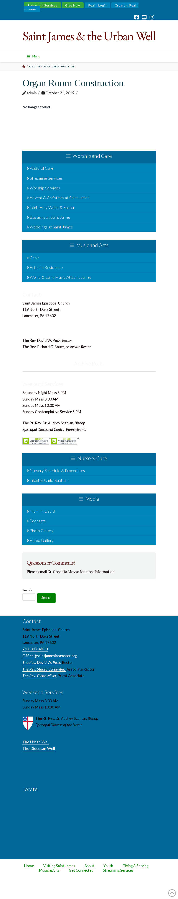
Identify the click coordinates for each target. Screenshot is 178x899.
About (89, 866)
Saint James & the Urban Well (89, 35)
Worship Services (45, 188)
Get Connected (81, 870)
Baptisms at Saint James (50, 217)
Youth (108, 866)
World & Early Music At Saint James (60, 277)
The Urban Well (35, 741)
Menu (36, 56)
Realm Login (97, 5)
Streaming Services (43, 5)
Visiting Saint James (59, 866)
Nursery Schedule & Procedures (57, 470)
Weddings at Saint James (51, 227)
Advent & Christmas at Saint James (59, 197)
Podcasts (38, 520)
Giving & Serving (135, 866)
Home (29, 866)
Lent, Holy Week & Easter (52, 207)
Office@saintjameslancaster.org (49, 329)
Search (27, 590)
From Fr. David (42, 511)
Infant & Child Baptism (49, 480)
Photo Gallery (41, 530)
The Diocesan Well (38, 748)
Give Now (72, 5)
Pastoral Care (41, 168)
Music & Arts (49, 870)
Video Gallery (42, 540)
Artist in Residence (46, 267)
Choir (34, 257)
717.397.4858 (35, 322)
